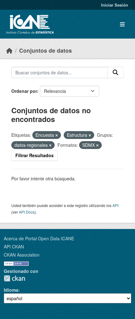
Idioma (11, 290)
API (115, 205)
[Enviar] (115, 72)
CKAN (14, 278)
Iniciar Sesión (114, 5)
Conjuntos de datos (45, 50)
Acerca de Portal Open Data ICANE (39, 238)
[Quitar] (56, 135)
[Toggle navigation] (122, 24)
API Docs (27, 212)
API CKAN (14, 246)
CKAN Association (22, 255)
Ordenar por (24, 91)
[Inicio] (9, 50)
